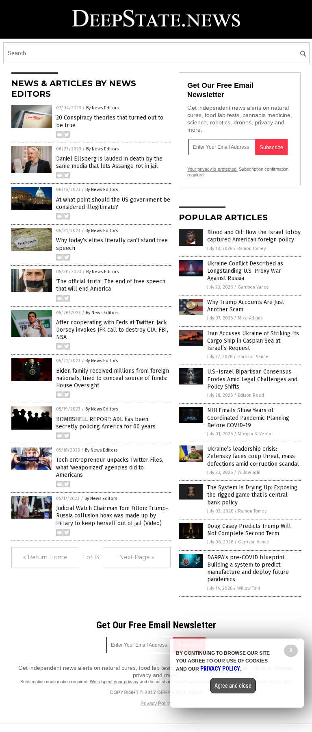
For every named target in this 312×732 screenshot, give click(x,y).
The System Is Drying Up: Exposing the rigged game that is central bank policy (252, 495)
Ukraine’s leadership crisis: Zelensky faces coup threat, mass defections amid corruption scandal (253, 456)
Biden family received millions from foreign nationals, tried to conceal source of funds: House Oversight (112, 378)
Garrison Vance (253, 287)
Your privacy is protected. (212, 169)
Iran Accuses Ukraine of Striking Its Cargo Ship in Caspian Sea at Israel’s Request (253, 341)
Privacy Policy (156, 703)
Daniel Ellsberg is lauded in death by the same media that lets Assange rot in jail (109, 162)
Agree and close (232, 685)
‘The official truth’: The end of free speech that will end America (110, 285)
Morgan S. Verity (254, 434)
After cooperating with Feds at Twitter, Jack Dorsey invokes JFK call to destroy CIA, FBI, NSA (112, 330)
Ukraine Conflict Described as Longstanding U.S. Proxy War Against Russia (245, 271)
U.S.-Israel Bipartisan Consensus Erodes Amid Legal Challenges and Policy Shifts (252, 379)
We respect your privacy (114, 681)
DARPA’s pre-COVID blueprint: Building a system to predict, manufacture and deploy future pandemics (248, 568)
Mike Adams (250, 318)
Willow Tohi (249, 472)
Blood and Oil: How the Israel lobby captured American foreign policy (254, 236)
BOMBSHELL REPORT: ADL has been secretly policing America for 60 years (106, 423)
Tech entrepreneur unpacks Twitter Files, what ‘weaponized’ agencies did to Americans (109, 467)
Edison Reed (251, 395)
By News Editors (102, 108)
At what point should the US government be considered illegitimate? (113, 203)
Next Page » (136, 557)
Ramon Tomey (251, 248)
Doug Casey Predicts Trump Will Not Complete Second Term (249, 530)
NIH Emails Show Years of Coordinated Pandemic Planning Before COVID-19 (248, 417)
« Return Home (45, 557)
